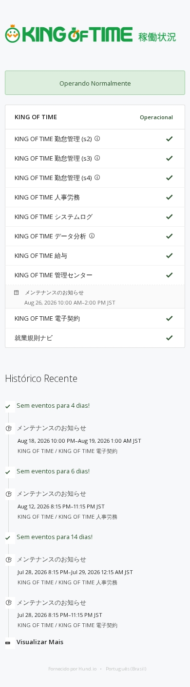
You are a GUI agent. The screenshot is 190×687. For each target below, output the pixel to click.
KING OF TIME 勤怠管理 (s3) (53, 158)
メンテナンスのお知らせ (54, 292)
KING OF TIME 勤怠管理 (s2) (53, 138)
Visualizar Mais (40, 641)
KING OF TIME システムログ (54, 216)
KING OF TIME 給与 (41, 255)
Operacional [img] (156, 117)
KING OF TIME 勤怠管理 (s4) (53, 177)
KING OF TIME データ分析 (50, 236)
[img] (167, 138)
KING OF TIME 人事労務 (47, 197)
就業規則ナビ (34, 337)
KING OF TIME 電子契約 (47, 318)
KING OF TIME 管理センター (54, 275)
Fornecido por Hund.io (72, 669)
